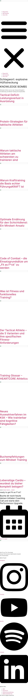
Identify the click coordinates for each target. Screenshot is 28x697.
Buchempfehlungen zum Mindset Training (13, 458)
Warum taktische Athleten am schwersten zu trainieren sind (10, 155)
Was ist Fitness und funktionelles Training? (12, 294)
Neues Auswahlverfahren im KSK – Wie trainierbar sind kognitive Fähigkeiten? (13, 417)
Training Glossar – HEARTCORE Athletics (14, 377)
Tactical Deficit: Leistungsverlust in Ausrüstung (12, 98)
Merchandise (6, 13)
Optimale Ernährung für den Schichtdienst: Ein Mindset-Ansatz (14, 222)
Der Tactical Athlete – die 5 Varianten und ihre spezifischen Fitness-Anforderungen (13, 336)
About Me (5, 15)
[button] (14, 44)
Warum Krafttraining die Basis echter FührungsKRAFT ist (12, 183)
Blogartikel (5, 11)
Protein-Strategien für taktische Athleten (13, 123)
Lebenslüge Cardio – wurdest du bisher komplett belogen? (12, 483)
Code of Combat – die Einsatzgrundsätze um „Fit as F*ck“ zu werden (14, 263)
